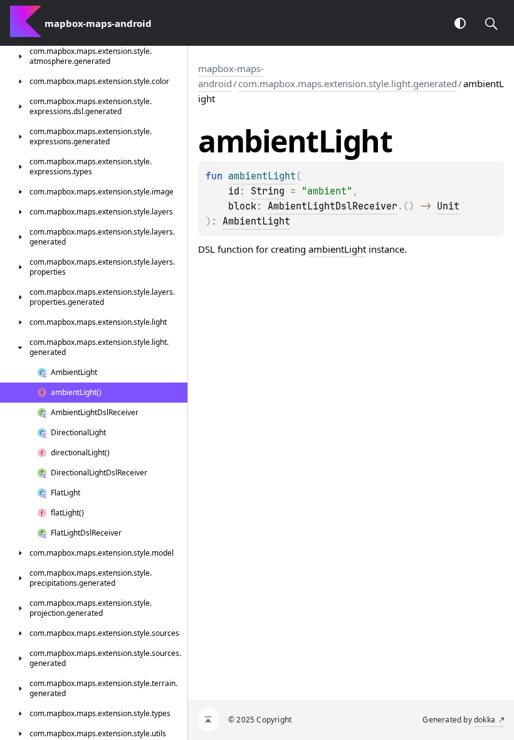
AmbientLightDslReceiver (332, 206)
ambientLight (337, 249)
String (268, 191)
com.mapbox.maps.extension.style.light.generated (347, 83)
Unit (448, 206)
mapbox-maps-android (231, 76)
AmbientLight (256, 221)
